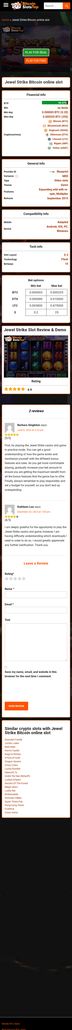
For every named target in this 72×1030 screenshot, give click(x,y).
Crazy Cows (11, 765)
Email (9, 604)
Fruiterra (9, 809)
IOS (60, 226)
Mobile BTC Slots (11, 1023)
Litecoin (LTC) (60, 139)
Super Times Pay (14, 801)
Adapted (62, 222)
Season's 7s (11, 772)
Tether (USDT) (60, 148)
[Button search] (66, 5)
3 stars (15, 578)
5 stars (24, 578)
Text (7, 620)
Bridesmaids (11, 794)
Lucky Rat (10, 790)
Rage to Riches (13, 754)
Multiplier (62, 193)
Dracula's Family (13, 739)
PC (65, 226)
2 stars (11, 578)
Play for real (36, 52)
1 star (7, 578)
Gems (64, 185)
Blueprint (62, 171)
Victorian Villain (13, 798)
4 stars (19, 578)
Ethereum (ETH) (59, 134)
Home (5, 20)
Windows (62, 231)
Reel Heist (10, 747)
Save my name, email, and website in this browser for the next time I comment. (31, 674)
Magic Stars (11, 787)
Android (52, 226)
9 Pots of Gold (12, 758)
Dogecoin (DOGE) (58, 130)
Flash (64, 259)
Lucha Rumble (12, 769)
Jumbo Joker (12, 743)
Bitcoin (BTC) (60, 121)
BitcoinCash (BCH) (57, 125)
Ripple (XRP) (60, 143)
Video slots (61, 180)
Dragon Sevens (13, 761)
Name (9, 589)
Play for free (36, 60)
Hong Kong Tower (14, 805)
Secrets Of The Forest (16, 783)
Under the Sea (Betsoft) (17, 776)
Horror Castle (12, 750)
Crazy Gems (11, 812)
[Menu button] (6, 5)
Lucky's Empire (13, 779)
